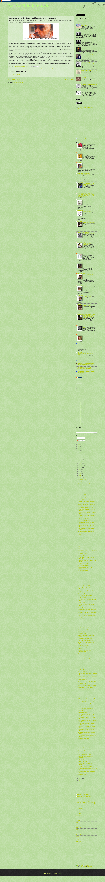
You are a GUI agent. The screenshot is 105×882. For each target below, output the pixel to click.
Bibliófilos (79, 162)
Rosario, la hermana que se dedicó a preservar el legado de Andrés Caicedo (88, 164)
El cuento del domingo (87, 286)
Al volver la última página (83, 669)
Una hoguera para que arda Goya (83, 232)
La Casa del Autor (80, 182)
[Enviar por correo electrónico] (34, 66)
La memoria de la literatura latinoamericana (86, 701)
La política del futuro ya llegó (84, 538)
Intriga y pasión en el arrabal (84, 585)
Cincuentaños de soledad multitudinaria (89, 84)
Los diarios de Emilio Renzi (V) (88, 233)
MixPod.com (89, 866)
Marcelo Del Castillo (81, 199)
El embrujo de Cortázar (83, 761)
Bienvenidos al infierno (82, 679)
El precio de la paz (86, 254)
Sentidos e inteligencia (82, 671)
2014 (79, 456)
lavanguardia (78, 820)
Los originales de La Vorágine (84, 481)
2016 (79, 452)
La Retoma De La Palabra (82, 253)
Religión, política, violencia (88, 305)
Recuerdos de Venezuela (83, 740)
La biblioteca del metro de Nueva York (85, 667)
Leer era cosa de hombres (83, 691)
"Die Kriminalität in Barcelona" (84, 572)
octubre (80, 463)
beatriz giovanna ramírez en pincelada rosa (85, 193)
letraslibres (78, 818)
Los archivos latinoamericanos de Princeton (86, 689)
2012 (79, 783)
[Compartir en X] (36, 66)
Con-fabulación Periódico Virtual (83, 173)
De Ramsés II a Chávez (82, 683)
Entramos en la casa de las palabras (85, 766)
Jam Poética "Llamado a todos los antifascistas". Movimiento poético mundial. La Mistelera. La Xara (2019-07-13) (86, 195)
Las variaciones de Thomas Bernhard (85, 687)
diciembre (81, 459)
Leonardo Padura (81, 710)
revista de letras (79, 813)
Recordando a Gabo (81, 285)
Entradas (79, 438)
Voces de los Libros (81, 262)
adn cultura (78, 841)
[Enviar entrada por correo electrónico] (31, 66)
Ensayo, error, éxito (82, 555)
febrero (80, 778)
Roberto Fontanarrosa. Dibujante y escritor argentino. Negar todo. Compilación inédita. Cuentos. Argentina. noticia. (36, 68)
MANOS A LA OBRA (81, 273)
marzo (80, 477)
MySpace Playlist (83, 866)
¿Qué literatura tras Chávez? (83, 653)
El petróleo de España (82, 633)
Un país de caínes (81, 602)
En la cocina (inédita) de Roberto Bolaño (86, 708)
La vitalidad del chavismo (83, 570)
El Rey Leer (80, 548)
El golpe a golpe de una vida (83, 627)
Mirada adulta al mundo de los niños (85, 750)
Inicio (42, 79)
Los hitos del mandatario (83, 742)
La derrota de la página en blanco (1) (88, 47)
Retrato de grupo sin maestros (84, 645)
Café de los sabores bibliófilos (83, 794)
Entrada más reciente (14, 79)
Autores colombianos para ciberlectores (86, 531)
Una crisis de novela (82, 620)
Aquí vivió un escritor (82, 497)
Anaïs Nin (80, 706)
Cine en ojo (79, 221)
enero (80, 780)
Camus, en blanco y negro (83, 574)
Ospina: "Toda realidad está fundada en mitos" (87, 685)
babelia (77, 839)
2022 (79, 444)
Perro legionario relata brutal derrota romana (87, 776)
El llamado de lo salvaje (82, 622)
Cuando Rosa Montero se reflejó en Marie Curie (87, 681)
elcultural (78, 836)
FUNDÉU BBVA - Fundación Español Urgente (86, 360)
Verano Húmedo (84, 91)
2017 (79, 450)
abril (80, 475)
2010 (79, 787)
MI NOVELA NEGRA (81, 242)
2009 (79, 789)
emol (77, 822)
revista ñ (78, 811)
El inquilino (83, 77)
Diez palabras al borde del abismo (85, 638)
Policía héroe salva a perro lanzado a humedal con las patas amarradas (88, 316)
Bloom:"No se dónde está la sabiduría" (85, 752)
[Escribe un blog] (35, 66)
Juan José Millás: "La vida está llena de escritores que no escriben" (88, 184)
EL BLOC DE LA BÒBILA (81, 142)
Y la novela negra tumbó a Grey (84, 629)
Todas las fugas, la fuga (82, 759)
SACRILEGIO (79, 352)
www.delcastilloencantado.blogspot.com (84, 106)
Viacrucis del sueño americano (84, 518)
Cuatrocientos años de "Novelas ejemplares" (87, 615)
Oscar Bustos (80, 343)
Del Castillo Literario (28, 6)
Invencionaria (80, 295)
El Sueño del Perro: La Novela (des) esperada (86, 314)
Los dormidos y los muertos (88, 200)
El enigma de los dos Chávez (83, 738)
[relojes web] (79, 386)
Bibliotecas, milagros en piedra (84, 486)
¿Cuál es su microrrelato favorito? (85, 595)
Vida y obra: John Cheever (83, 563)
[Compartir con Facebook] (37, 66)
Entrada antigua (69, 79)
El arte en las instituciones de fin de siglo (86, 640)
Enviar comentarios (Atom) (19, 82)
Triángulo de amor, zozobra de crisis (85, 583)
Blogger (59, 873)
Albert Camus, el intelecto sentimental (85, 607)
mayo (80, 473)
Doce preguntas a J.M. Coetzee (84, 520)
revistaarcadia (79, 808)
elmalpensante (79, 832)
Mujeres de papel (81, 696)
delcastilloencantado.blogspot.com (84, 796)
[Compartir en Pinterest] (38, 66)
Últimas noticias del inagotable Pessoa (85, 492)
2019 (79, 448)
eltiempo (78, 825)
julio (80, 469)
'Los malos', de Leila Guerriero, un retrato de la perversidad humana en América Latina (88, 275)
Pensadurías (79, 325)
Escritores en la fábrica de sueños (89, 222)
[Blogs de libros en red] (81, 138)
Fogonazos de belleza (82, 712)
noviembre (81, 461)
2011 (79, 785)
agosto (80, 467)
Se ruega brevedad (82, 597)
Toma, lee (79, 304)
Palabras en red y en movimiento (84, 546)
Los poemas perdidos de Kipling (84, 754)
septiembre (81, 465)
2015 (79, 454)
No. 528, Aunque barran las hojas (83, 174)
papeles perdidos (79, 815)
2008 (79, 791)
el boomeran (78, 838)
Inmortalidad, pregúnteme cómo (84, 499)
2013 (79, 458)
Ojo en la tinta (80, 210)
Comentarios (80, 440)
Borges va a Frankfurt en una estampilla (89, 70)
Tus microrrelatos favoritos (83, 593)
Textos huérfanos (81, 631)
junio (80, 471)
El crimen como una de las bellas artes (85, 507)
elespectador (78, 834)
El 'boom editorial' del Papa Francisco (85, 536)
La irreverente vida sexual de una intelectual (86, 661)
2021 (79, 446)
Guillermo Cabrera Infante (83, 565)
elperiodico (78, 827)
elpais (77, 829)
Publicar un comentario (15, 74)
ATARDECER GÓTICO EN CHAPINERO (84, 344)
